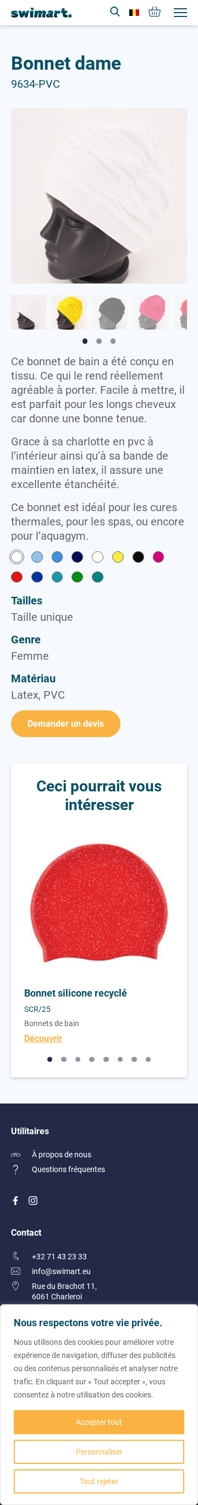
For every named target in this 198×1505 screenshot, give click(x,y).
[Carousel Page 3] (78, 1059)
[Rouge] (17, 578)
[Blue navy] (77, 558)
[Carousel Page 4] (92, 1059)
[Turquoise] (57, 578)
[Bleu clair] (37, 558)
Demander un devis (66, 723)
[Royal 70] (37, 578)
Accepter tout (99, 1422)
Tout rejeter (99, 1481)
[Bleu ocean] (57, 558)
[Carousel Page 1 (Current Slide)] (50, 1059)
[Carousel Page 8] (148, 1059)
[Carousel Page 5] (106, 1059)
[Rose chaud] (158, 558)
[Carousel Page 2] (64, 1059)
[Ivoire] (97, 558)
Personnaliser (99, 1451)
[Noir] (138, 558)
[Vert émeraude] (97, 578)
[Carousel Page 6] (120, 1059)
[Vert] (77, 578)
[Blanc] (17, 558)
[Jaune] (118, 558)
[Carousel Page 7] (134, 1059)
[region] (99, 1404)
